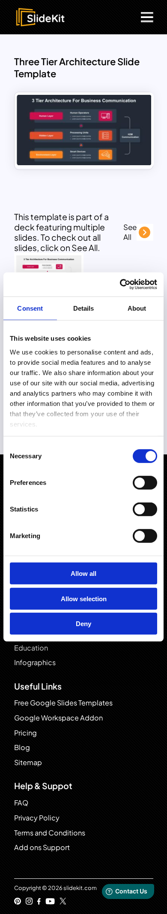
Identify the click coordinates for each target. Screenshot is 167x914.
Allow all (83, 573)
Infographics (35, 662)
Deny (83, 623)
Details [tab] (83, 308)
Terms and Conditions (49, 832)
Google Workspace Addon (58, 717)
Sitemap (28, 762)
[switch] (145, 483)
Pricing (25, 732)
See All (130, 232)
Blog (22, 747)
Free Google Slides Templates (63, 702)
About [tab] (137, 308)
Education (31, 647)
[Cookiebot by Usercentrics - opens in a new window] (120, 284)
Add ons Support (42, 847)
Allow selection (84, 598)
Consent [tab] (30, 308)
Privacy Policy (37, 817)
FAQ (21, 802)
